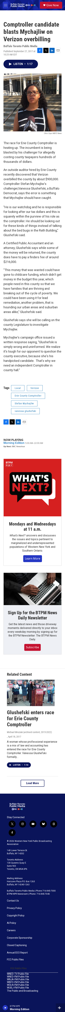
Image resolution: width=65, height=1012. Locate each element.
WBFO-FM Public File (18, 982)
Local (18, 388)
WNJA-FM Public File (18, 979)
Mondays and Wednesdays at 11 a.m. (32, 526)
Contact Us (13, 900)
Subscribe (32, 647)
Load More (32, 783)
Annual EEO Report (17, 952)
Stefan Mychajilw (24, 403)
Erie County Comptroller (28, 395)
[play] (5, 1007)
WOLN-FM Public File (18, 985)
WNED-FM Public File (18, 976)
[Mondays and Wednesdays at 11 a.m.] (32, 487)
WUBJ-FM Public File (18, 987)
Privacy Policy (14, 908)
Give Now (52, 5)
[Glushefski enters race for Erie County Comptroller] (31, 693)
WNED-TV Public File (18, 974)
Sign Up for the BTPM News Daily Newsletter (32, 615)
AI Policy (11, 923)
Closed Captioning (17, 945)
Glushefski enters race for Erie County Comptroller (30, 718)
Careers (11, 930)
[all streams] (60, 1007)
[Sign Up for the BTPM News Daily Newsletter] (32, 589)
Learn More (32, 558)
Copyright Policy (15, 915)
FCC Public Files (15, 959)
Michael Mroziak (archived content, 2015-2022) (29, 732)
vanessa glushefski (25, 411)
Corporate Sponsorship (19, 938)
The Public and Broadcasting (22, 991)
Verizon (35, 388)
